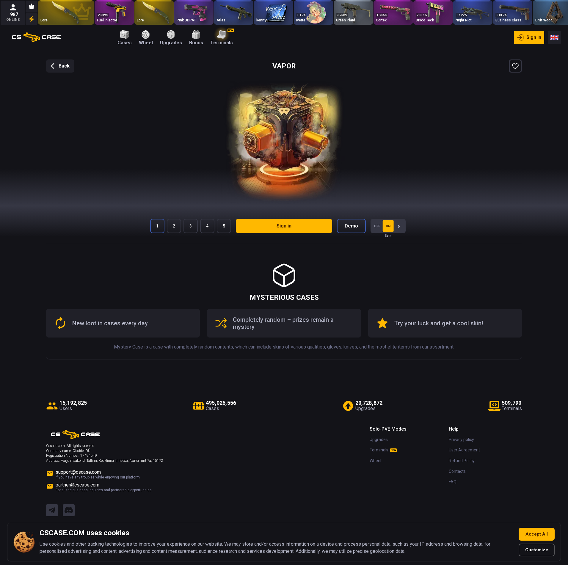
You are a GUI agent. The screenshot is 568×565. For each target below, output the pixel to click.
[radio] (398, 226)
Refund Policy (462, 460)
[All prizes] (31, 19)
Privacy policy (461, 439)
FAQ (452, 481)
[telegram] (52, 510)
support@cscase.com (78, 472)
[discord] (69, 510)
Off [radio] (377, 226)
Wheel (375, 460)
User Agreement (464, 450)
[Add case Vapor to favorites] (515, 66)
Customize (536, 550)
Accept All (536, 534)
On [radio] (388, 226)
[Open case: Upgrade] (472, 12)
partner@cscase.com (77, 485)
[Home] (36, 37)
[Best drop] (31, 6)
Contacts (457, 471)
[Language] (554, 37)
